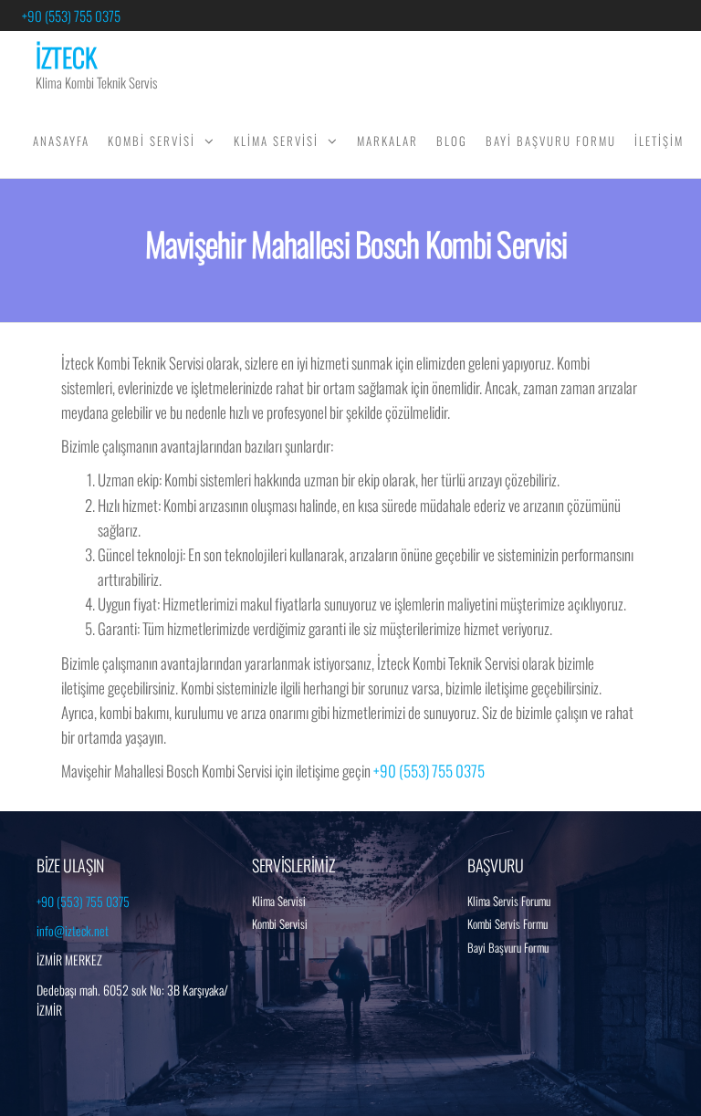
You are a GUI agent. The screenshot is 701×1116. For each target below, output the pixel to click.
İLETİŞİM (659, 140)
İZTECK (66, 57)
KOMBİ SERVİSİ (151, 140)
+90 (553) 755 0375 (71, 15)
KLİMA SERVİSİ (276, 140)
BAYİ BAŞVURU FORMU (551, 140)
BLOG (451, 140)
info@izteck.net (73, 930)
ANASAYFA (61, 140)
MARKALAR (387, 140)
